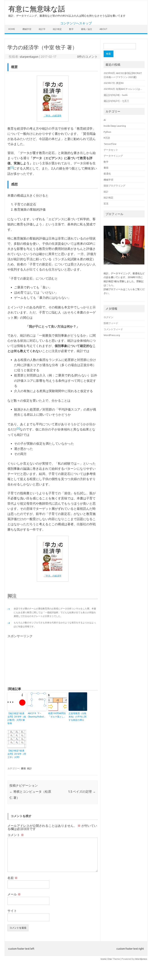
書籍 (23, 768)
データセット (111, 149)
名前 (12, 878)
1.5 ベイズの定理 (82, 791)
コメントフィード (113, 329)
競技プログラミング (114, 185)
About (103, 29)
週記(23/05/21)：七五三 (116, 101)
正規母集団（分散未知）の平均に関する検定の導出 (77, 716)
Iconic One (106, 959)
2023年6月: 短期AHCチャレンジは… (123, 89)
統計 (29, 768)
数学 (71, 29)
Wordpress (141, 959)
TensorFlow (110, 144)
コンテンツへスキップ (76, 23)
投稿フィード (111, 323)
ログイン (108, 317)
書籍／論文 (86, 29)
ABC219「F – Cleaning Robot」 (37, 715)
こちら (109, 285)
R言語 (107, 137)
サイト (12, 910)
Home (11, 29)
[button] (12, 168)
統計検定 (57, 29)
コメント (15, 835)
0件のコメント (87, 56)
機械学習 (26, 29)
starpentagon (29, 56)
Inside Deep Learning (115, 125)
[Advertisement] (35, 661)
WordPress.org (112, 335)
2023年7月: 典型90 (113, 83)
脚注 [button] (12, 595)
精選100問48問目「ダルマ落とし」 (57, 715)
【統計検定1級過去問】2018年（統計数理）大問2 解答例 (16, 718)
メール (14, 894)
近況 (106, 203)
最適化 (107, 173)
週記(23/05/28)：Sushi (116, 95)
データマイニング (113, 155)
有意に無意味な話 (36, 9)
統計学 (42, 29)
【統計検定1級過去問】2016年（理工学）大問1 (16, 753)
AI (105, 120)
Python (107, 132)
